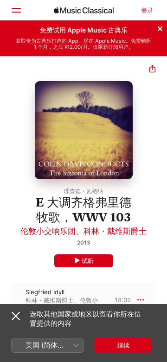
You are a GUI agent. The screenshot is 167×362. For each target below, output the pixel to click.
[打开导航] (16, 10)
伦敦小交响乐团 (48, 231)
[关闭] (160, 27)
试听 (88, 261)
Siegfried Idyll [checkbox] (45, 292)
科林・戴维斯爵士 (115, 231)
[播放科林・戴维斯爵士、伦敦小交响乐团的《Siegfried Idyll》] (6, 300)
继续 (123, 345)
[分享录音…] (152, 69)
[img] (84, 10)
